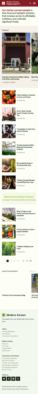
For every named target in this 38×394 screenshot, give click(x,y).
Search (30, 3)
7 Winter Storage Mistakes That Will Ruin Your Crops (26, 181)
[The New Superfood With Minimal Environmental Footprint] (9, 148)
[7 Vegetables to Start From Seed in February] (9, 131)
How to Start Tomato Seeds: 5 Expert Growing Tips (25, 113)
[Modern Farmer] (13, 1)
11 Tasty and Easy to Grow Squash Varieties (25, 231)
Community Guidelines (9, 358)
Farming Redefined (8, 331)
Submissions (6, 350)
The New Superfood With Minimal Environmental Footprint (25, 147)
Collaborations (7, 348)
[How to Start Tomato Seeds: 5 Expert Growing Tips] (9, 114)
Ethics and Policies (8, 360)
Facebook (4, 379)
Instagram (9, 379)
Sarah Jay (21, 100)
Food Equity (6, 334)
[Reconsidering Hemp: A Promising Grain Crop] (9, 165)
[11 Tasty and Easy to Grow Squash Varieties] (9, 232)
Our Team (5, 346)
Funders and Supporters (10, 363)
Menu (34, 3)
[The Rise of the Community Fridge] (16, 283)
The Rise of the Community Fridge (13, 295)
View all (32, 271)
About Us (5, 344)
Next (30, 261)
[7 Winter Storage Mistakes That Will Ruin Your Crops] (9, 182)
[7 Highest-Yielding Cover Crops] (9, 249)
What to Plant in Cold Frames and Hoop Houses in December (26, 214)
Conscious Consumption (10, 336)
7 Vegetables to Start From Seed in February (26, 130)
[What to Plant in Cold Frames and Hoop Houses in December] (9, 214)
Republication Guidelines (10, 365)
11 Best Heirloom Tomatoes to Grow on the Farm (26, 96)
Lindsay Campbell (9, 82)
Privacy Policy (6, 369)
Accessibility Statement (9, 367)
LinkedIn (13, 379)
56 (27, 261)
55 (23, 261)
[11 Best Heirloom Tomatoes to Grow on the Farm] (9, 97)
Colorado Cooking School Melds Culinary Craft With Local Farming (15, 78)
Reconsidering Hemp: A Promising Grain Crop (24, 164)
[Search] (30, 3)
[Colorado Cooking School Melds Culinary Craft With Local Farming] (16, 53)
